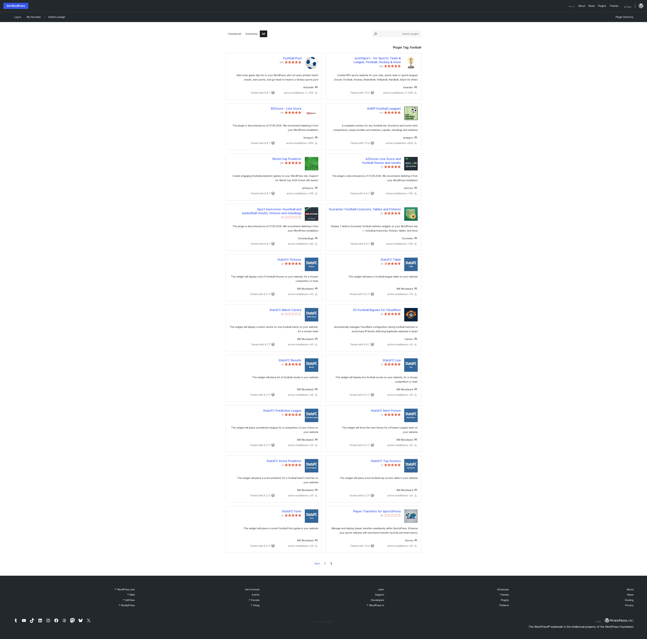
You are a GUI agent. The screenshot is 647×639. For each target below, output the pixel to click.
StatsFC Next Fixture (386, 410)
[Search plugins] (375, 33)
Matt (131, 594)
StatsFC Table (391, 259)
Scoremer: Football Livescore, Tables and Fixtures (365, 209)
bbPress (129, 600)
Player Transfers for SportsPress (377, 511)
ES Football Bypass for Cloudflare (377, 310)
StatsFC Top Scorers (386, 461)
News (630, 594)
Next (317, 563)
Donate (253, 600)
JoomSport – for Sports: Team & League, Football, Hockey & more (377, 60)
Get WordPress (16, 5)
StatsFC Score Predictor (284, 461)
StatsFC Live (392, 360)
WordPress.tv (375, 605)
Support (379, 594)
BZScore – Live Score (286, 108)
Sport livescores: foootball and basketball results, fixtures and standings (271, 211)
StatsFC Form (291, 511)
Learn (381, 589)
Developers (377, 600)
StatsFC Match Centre (285, 310)
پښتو (598, 621)
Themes (504, 594)
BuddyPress (126, 605)
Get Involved (252, 589)
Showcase (503, 589)
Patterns (504, 605)
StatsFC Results (290, 360)
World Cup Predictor (286, 159)
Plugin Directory (625, 16)
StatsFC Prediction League (282, 410)
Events (255, 594)
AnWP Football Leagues (384, 108)
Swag (254, 605)
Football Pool (292, 58)
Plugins (505, 600)
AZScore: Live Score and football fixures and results (381, 161)
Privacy (629, 605)
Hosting (629, 600)
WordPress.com (124, 589)
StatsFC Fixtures (289, 259)
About (630, 589)
